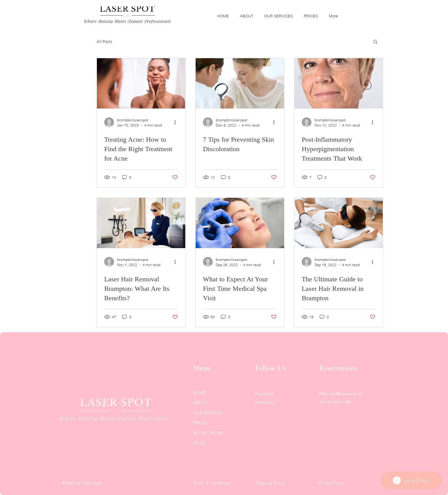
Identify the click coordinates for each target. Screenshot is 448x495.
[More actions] (177, 122)
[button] (375, 42)
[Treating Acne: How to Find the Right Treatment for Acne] (141, 83)
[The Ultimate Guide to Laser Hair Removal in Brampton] (338, 223)
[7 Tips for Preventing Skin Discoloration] (240, 83)
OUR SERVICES (207, 412)
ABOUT (200, 402)
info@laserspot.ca (345, 393)
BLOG (199, 443)
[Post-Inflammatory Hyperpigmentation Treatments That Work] (338, 83)
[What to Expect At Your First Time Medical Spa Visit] (240, 223)
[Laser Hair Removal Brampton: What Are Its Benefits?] (141, 223)
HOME (199, 392)
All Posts (104, 41)
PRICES (200, 423)
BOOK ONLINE (208, 433)
